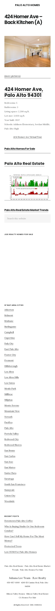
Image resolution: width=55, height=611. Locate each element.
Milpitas (8, 399)
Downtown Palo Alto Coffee (18, 520)
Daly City (8, 343)
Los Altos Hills (11, 377)
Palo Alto (8, 428)
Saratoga (9, 478)
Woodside (9, 501)
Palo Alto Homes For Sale (19, 149)
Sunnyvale (9, 490)
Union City (9, 495)
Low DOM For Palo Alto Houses (20, 552)
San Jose (8, 461)
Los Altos (9, 371)
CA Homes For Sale (27, 597)
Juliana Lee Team (19, 578)
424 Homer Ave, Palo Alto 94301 (23, 92)
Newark (8, 416)
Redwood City (11, 439)
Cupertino (9, 337)
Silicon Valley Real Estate (37, 594)
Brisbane (8, 321)
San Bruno (9, 450)
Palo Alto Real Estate (24, 163)
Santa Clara (10, 473)
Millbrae (8, 394)
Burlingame (10, 326)
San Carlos (9, 456)
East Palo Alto (11, 349)
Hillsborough (10, 366)
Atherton (9, 309)
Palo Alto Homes (27, 5)
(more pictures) (12, 76)
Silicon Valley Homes (16, 594)
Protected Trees (12, 546)
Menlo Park (10, 388)
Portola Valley (11, 433)
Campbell (9, 332)
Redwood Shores (13, 444)
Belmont (8, 315)
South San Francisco (14, 484)
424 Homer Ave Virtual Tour (27, 137)
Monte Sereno (11, 405)
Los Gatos (9, 383)
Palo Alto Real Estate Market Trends (26, 210)
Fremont (9, 360)
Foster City (10, 354)
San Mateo (9, 467)
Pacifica (8, 422)
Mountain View (12, 411)
